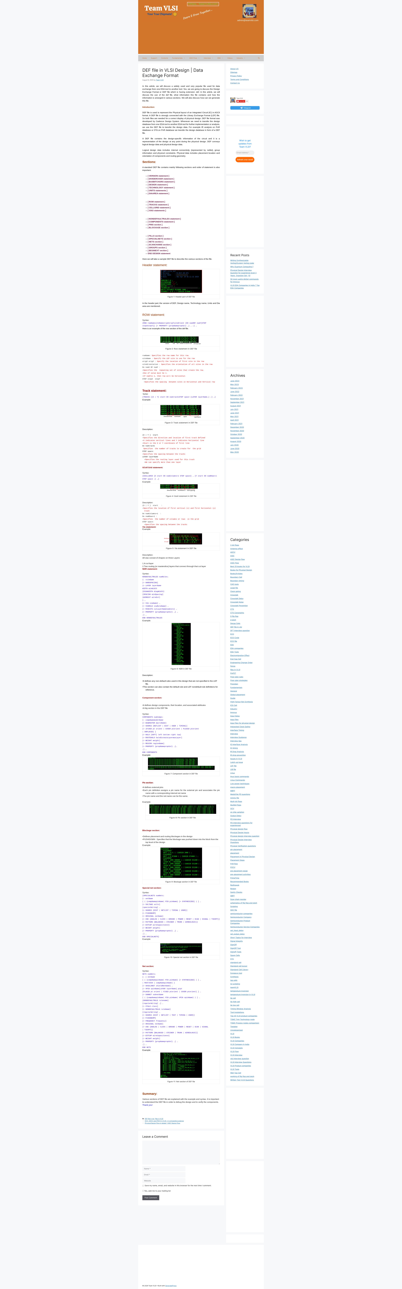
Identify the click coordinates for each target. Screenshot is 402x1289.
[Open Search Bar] (259, 58)
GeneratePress (171, 1286)
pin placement (236, 849)
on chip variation (237, 812)
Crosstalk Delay (236, 598)
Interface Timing (237, 730)
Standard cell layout (238, 966)
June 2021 (234, 413)
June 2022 (234, 392)
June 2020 (234, 449)
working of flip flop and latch (242, 1076)
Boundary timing (237, 581)
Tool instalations (237, 1012)
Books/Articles (236, 574)
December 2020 (237, 427)
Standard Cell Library (239, 970)
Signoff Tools (235, 952)
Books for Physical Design (241, 570)
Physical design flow (238, 829)
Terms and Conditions (239, 79)
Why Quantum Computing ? (241, 267)
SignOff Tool (235, 948)
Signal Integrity (236, 941)
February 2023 (236, 388)
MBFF (232, 791)
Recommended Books (239, 882)
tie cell (233, 998)
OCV (232, 809)
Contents (164, 58)
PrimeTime (234, 878)
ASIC (232, 556)
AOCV (232, 552)
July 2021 (234, 409)
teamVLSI (234, 987)
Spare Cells (235, 955)
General (233, 691)
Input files (234, 720)
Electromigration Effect (239, 655)
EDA (219, 58)
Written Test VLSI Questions (242, 1080)
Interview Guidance (238, 737)
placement (234, 853)
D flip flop (234, 616)
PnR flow (234, 864)
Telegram (247, 108)
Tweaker (234, 1027)
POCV (232, 867)
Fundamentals (177, 58)
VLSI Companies (237, 1041)
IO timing (234, 748)
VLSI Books (235, 1037)
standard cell (235, 962)
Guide (232, 698)
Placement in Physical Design (242, 857)
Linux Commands (237, 780)
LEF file (233, 766)
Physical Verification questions (243, 846)
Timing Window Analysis (240, 1009)
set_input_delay (237, 930)
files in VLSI (159, 1119)
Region (233, 889)
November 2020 (237, 431)
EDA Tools (234, 652)
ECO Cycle (234, 638)
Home (144, 58)
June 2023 (234, 381)
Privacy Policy (236, 76)
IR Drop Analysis (237, 752)
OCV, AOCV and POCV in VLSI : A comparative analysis (164, 1121)
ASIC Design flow (237, 559)
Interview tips (236, 741)
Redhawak (234, 885)
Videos (230, 58)
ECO (232, 634)
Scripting (234, 906)
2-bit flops (234, 545)
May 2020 (234, 452)
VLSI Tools (234, 1069)
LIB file (233, 769)
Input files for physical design (242, 723)
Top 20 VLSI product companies (243, 1016)
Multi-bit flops (236, 801)
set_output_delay (237, 934)
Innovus (233, 712)
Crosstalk (234, 595)
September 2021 (237, 402)
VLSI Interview (236, 1055)
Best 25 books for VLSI (240, 566)
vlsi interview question (239, 1059)
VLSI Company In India (239, 1044)
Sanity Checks (236, 892)
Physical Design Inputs (239, 833)
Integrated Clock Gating (240, 727)
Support (154, 58)
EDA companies (236, 648)
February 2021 (236, 424)
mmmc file (234, 798)
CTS (232, 609)
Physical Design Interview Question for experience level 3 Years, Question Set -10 (243, 273)
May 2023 (234, 384)
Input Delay (235, 716)
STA (232, 959)
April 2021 (234, 420)
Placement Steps (237, 860)
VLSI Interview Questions (240, 1062)
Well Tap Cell (235, 1073)
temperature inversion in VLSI (242, 995)
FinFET (233, 673)
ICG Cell (233, 705)
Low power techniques (239, 784)
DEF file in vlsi (149, 1119)
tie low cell (234, 1005)
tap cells (233, 980)
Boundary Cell (236, 577)
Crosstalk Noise (237, 602)
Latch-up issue (236, 762)
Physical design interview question (244, 836)
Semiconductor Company (240, 917)
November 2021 (237, 399)
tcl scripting (235, 984)
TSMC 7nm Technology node (242, 1019)
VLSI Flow (234, 1051)
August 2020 (235, 441)
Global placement (237, 695)
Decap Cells (235, 623)
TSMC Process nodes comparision (244, 1023)
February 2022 (236, 395)
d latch (233, 620)
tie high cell (235, 1002)
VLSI (232, 1034)
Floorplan (234, 684)
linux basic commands (239, 776)
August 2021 (235, 406)
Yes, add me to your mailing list (157, 1191)
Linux (232, 773)
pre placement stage (239, 871)
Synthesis (234, 977)
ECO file (233, 641)
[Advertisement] (201, 39)
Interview (207, 58)
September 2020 (237, 438)
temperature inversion (239, 991)
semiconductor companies (241, 914)
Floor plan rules (236, 677)
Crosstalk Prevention (239, 606)
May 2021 (234, 416)
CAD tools (234, 584)
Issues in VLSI (236, 759)
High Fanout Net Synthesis (241, 702)
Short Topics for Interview (241, 938)
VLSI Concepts (236, 1048)
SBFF (232, 896)
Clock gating (235, 591)
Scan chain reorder (238, 899)
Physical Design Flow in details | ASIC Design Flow (162, 1123)
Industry (240, 58)
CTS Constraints (237, 613)
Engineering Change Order (241, 663)
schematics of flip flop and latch (243, 903)
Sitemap (233, 72)
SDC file (233, 910)
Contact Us (235, 83)
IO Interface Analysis (239, 744)
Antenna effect (236, 549)
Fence (232, 666)
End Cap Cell (235, 659)
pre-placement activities (240, 874)
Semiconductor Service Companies (245, 927)
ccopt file (234, 588)
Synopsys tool (236, 973)
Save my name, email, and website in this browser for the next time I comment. (178, 1185)
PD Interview (235, 819)
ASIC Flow (193, 58)
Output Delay (235, 816)
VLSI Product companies (240, 1066)
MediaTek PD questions (240, 794)
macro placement (237, 787)
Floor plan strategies (238, 680)
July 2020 (234, 445)
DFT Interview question (240, 631)
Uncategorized (236, 1030)
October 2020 (236, 434)
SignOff (233, 945)
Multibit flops (235, 805)
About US (234, 69)
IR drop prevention (238, 755)
